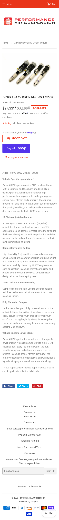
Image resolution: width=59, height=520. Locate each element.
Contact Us (29, 412)
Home (5, 43)
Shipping (6, 123)
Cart (54, 4)
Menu (9, 4)
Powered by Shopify (28, 501)
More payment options (16, 157)
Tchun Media (29, 416)
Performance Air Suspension (32, 498)
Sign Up (50, 471)
